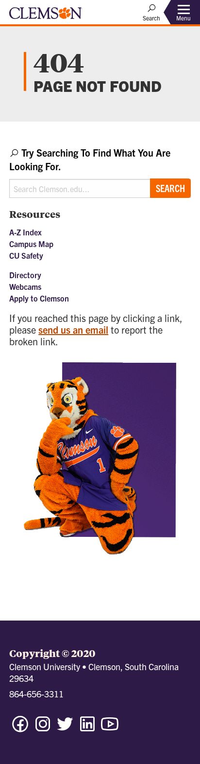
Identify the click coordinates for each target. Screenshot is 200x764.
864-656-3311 (36, 693)
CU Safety (26, 255)
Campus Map (31, 244)
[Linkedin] (87, 728)
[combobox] (100, 172)
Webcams (25, 286)
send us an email (73, 329)
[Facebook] (20, 728)
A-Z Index (25, 232)
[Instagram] (42, 728)
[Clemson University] (45, 16)
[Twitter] (65, 728)
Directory (25, 275)
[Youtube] (109, 728)
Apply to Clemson (39, 298)
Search (170, 188)
